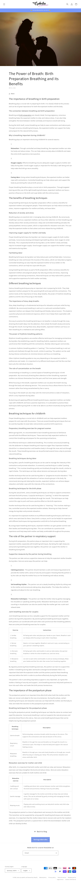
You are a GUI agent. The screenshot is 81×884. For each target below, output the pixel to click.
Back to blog (42, 831)
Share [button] (13, 93)
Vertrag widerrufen (41, 840)
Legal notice (60, 879)
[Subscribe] (56, 853)
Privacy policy (52, 877)
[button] (4, 4)
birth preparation (25, 115)
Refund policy (42, 877)
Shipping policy (72, 877)
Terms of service (62, 877)
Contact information (70, 879)
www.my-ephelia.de (22, 877)
